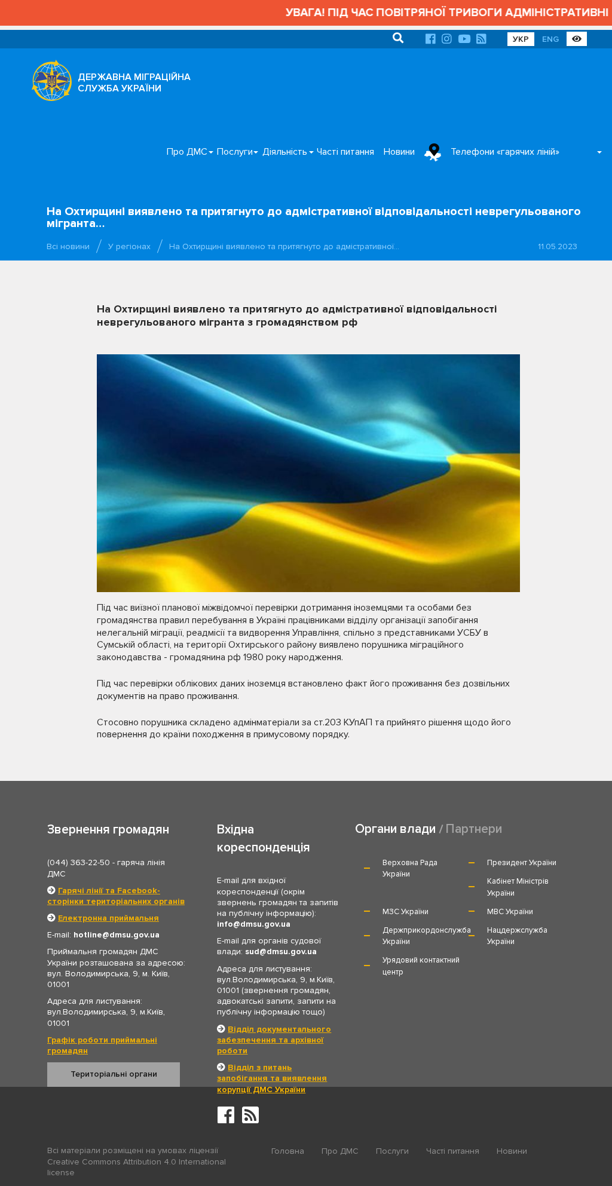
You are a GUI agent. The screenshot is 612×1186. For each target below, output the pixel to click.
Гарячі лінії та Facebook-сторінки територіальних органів (116, 895)
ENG (550, 39)
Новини (399, 152)
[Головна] (48, 83)
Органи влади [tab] (395, 829)
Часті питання (345, 152)
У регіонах (129, 246)
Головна (287, 1151)
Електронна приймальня (108, 918)
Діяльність (284, 152)
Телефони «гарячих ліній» (505, 152)
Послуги (235, 152)
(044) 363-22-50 (78, 862)
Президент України (521, 863)
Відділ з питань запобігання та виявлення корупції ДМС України (272, 1078)
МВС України (510, 912)
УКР (521, 39)
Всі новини (68, 246)
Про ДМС (187, 152)
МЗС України (405, 912)
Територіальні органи (114, 1074)
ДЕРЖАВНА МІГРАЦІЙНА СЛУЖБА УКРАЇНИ (134, 82)
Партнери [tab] (474, 829)
